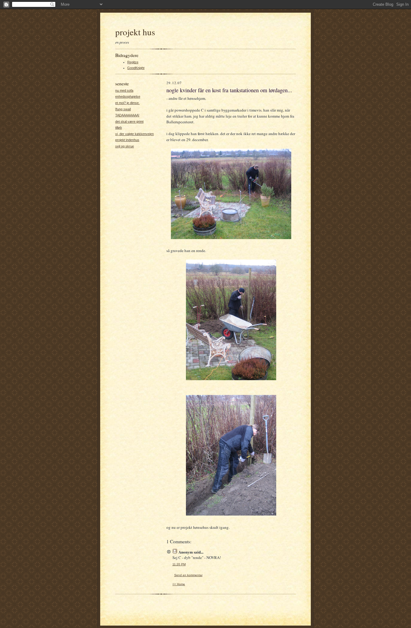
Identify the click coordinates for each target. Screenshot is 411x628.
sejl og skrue (124, 146)
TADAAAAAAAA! (127, 115)
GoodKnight (135, 68)
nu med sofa (124, 90)
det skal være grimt (129, 121)
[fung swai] (123, 109)
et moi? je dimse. (127, 103)
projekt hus (135, 32)
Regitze (132, 62)
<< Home (178, 584)
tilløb (118, 127)
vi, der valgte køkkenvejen (134, 134)
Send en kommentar (188, 575)
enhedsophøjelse (127, 96)
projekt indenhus (127, 140)
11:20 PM (179, 564)
